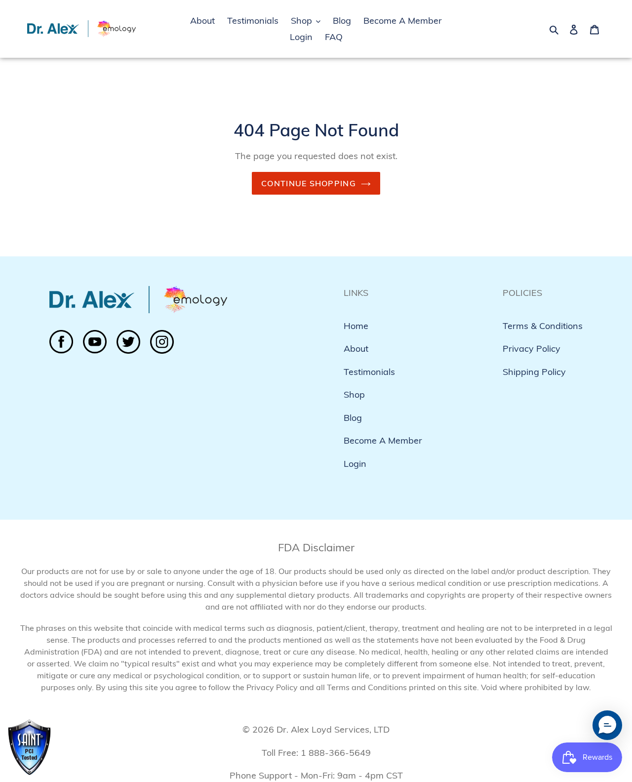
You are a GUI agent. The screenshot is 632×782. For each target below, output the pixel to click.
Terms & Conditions (543, 325)
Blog (353, 417)
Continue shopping (308, 183)
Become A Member (383, 440)
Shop (354, 394)
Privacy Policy (531, 348)
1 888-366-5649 (336, 752)
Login (355, 463)
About (356, 348)
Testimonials (369, 371)
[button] (607, 725)
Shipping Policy (534, 371)
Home (356, 325)
